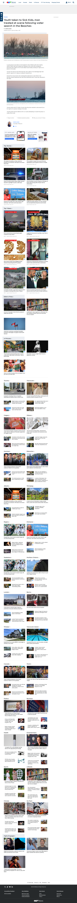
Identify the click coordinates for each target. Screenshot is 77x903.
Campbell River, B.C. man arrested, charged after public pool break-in (37, 643)
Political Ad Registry (26, 896)
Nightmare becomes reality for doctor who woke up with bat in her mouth (14, 852)
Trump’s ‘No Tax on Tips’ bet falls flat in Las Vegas (37, 680)
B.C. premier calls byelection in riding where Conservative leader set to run (41, 655)
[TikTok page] (7, 887)
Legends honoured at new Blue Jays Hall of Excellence (37, 234)
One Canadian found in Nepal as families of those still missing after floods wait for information (37, 182)
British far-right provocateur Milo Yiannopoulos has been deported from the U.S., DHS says (41, 692)
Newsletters (44, 882)
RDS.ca (58, 896)
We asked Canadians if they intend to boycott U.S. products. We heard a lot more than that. (14, 162)
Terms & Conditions (25, 895)
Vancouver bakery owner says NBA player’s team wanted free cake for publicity (37, 852)
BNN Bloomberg (42, 895)
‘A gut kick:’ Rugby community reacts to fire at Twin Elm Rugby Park (41, 438)
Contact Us (36, 882)
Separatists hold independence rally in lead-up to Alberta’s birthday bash (37, 467)
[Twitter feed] (5, 887)
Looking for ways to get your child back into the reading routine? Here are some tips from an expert (37, 313)
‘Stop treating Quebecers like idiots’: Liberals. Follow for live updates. (12, 467)
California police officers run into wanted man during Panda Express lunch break (36, 202)
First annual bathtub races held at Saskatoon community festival (18, 579)
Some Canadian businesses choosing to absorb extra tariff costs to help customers (37, 290)
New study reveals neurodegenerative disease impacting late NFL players (13, 262)
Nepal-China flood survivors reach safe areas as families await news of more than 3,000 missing (14, 817)
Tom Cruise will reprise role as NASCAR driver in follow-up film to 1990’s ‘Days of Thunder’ (37, 748)
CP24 (40, 893)
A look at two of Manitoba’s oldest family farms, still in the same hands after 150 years (37, 502)
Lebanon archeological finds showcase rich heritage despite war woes (41, 685)
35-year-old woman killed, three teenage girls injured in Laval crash (18, 472)
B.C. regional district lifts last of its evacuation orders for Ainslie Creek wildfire (41, 402)
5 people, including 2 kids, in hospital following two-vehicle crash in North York (13, 396)
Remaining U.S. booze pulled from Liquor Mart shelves (41, 513)
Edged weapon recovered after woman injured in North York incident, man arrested (18, 402)
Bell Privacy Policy (25, 893)
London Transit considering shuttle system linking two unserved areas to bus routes (18, 620)
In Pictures (36, 2)
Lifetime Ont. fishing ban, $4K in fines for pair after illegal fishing (37, 573)
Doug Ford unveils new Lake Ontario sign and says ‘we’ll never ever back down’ (13, 202)
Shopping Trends (56, 2)
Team (49, 882)
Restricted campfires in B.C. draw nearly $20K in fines (41, 408)
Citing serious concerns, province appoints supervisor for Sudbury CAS (41, 579)
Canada (25, 2)
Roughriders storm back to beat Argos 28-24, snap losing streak (14, 538)
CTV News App (30, 882)
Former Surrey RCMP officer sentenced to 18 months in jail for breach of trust (37, 396)
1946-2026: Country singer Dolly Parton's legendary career (36, 354)
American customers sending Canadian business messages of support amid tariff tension (14, 332)
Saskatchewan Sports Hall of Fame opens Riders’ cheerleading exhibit (18, 585)
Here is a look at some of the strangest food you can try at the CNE (14, 374)
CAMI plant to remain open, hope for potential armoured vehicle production (13, 608)
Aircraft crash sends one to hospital (35, 607)
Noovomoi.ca (59, 895)
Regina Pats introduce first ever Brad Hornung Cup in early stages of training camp (18, 550)
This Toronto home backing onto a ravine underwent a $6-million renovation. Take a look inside (14, 355)
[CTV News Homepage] (11, 2)
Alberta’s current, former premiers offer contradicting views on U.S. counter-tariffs (41, 585)
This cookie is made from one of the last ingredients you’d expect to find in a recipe (37, 162)
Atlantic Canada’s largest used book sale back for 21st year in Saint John (18, 515)
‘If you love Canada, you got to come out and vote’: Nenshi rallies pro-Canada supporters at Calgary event (14, 432)
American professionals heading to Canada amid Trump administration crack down (37, 262)
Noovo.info (59, 893)
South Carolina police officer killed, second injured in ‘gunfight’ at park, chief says (14, 182)
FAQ (40, 882)
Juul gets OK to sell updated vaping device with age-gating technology (13, 748)
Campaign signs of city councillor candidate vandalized (39, 507)
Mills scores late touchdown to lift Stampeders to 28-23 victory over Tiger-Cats (18, 444)
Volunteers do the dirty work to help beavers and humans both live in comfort (18, 438)
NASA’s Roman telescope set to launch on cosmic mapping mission (37, 816)
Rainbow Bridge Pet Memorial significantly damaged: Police (41, 612)
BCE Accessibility (7, 893)
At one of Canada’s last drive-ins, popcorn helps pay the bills (14, 312)
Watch (30, 2)
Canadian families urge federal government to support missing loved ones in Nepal (14, 290)
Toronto (6, 17)
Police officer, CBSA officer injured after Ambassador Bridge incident (17, 648)
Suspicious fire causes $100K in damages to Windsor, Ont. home (14, 643)
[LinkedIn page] (12, 887)
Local (19, 2)
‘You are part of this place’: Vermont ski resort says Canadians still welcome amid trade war (37, 432)
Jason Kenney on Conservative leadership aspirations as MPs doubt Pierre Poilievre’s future (14, 714)
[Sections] (3, 2)
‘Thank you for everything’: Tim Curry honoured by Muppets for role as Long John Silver (14, 870)
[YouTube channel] (10, 887)
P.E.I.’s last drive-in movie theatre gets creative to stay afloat (13, 234)
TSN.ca (40, 896)
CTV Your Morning (45, 2)
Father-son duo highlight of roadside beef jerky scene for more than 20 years (41, 472)
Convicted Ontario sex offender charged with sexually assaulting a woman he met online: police (18, 686)
